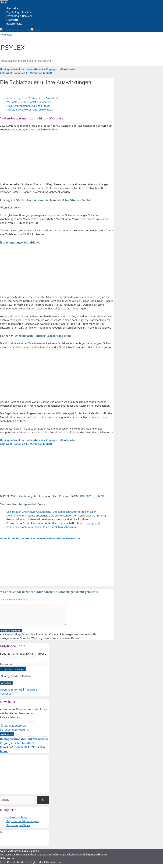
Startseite (12, 8)
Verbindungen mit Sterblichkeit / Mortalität (32, 98)
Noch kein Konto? (11, 689)
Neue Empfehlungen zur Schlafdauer (28, 105)
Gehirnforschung (17, 817)
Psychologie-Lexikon (19, 12)
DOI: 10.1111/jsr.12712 (92, 496)
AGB (2, 850)
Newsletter (12, 19)
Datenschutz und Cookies (23, 850)
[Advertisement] (57, 157)
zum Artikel (93, 523)
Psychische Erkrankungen (22, 821)
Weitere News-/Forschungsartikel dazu (29, 109)
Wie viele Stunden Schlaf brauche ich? (29, 102)
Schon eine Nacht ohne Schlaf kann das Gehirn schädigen (41, 527)
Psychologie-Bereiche (19, 16)
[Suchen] (43, 800)
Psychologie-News (18, 825)
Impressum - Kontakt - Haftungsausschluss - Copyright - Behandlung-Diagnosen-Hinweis (53, 854)
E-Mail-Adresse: (10, 717)
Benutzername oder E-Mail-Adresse (23, 653)
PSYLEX (13, 47)
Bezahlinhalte (14, 23)
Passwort (6, 664)
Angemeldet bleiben (16, 676)
